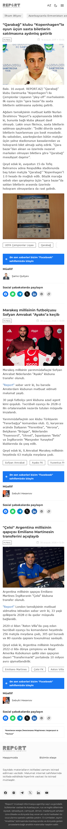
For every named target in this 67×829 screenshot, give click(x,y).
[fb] (5, 294)
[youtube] (46, 793)
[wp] (12, 294)
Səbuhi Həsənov (22, 493)
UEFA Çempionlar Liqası (19, 245)
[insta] (13, 793)
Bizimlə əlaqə (48, 757)
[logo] (11, 5)
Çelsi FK (38, 669)
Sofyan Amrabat (15, 462)
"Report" (8, 384)
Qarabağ (46, 245)
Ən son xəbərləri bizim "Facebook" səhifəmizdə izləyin (31, 259)
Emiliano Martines (16, 669)
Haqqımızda (10, 757)
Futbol (7, 40)
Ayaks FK (37, 462)
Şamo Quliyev (20, 276)
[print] (41, 294)
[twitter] (27, 294)
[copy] (49, 294)
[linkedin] (34, 294)
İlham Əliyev (13, 15)
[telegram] (20, 294)
